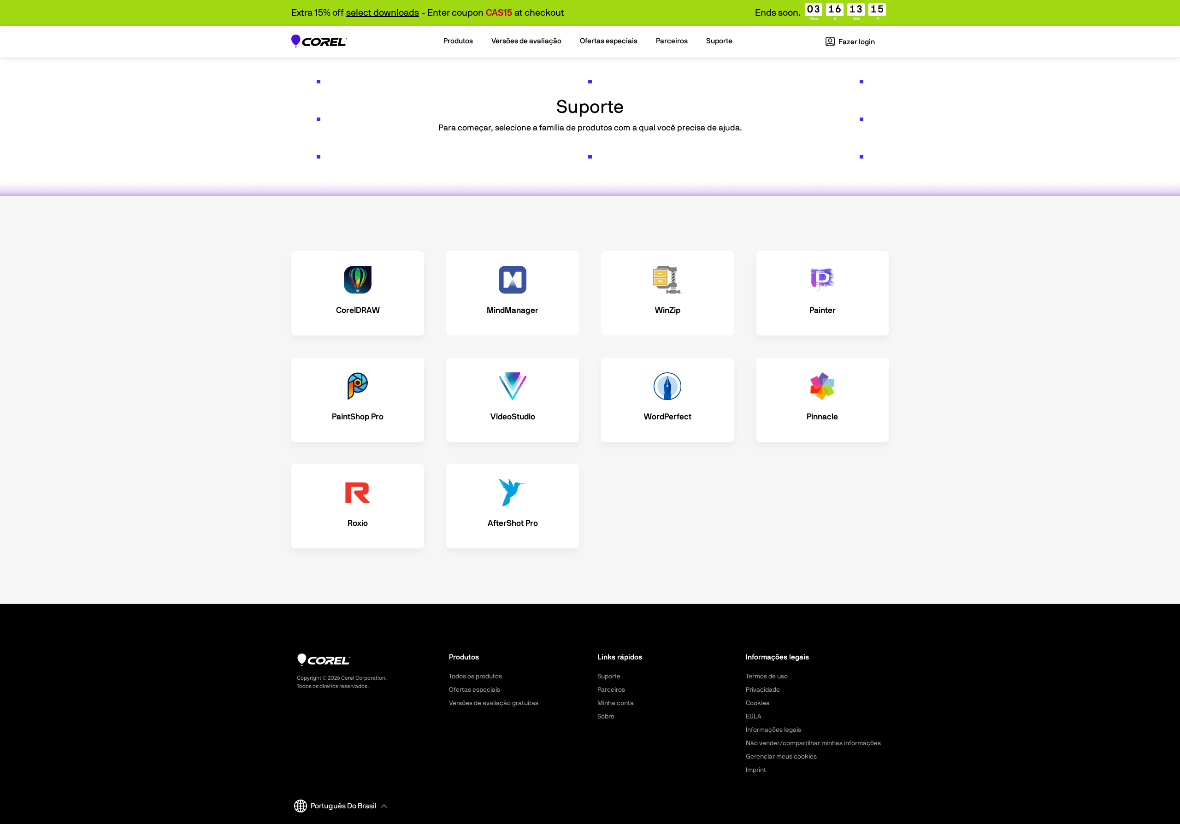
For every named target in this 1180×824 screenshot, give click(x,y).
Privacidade (763, 690)
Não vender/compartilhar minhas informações (813, 743)
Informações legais (773, 730)
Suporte (608, 676)
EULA (753, 716)
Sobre (605, 716)
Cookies (757, 703)
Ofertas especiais (474, 690)
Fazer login (856, 42)
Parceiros (611, 690)
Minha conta (615, 703)
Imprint (756, 770)
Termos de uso (767, 676)
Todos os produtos (475, 676)
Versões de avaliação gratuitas (493, 703)
